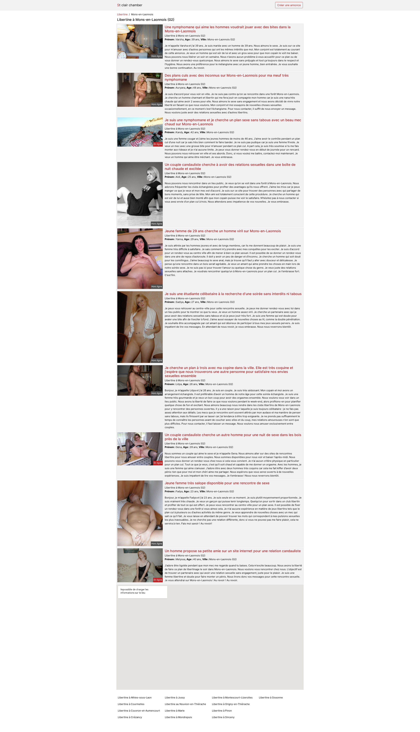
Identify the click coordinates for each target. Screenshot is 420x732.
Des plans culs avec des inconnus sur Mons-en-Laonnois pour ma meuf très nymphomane (227, 77)
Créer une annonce (289, 5)
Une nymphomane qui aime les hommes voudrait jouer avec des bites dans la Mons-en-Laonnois (228, 29)
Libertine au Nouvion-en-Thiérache (185, 704)
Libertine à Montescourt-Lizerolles (232, 697)
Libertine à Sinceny (223, 717)
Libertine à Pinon (222, 710)
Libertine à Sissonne (271, 697)
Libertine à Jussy (175, 697)
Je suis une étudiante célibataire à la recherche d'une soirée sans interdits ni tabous (233, 294)
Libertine (122, 14)
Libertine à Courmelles (131, 704)
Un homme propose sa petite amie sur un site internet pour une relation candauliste (233, 551)
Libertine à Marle (175, 710)
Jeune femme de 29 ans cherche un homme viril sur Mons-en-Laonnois (223, 231)
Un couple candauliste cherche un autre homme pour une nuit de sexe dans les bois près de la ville (233, 437)
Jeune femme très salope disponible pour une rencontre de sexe (217, 483)
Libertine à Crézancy (130, 717)
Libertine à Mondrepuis (178, 717)
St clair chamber (129, 5)
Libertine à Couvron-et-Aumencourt (139, 710)
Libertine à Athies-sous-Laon (135, 697)
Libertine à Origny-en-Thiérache (231, 704)
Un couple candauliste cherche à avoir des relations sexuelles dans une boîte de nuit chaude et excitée (230, 167)
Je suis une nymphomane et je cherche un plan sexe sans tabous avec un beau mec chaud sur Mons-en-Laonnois (233, 122)
